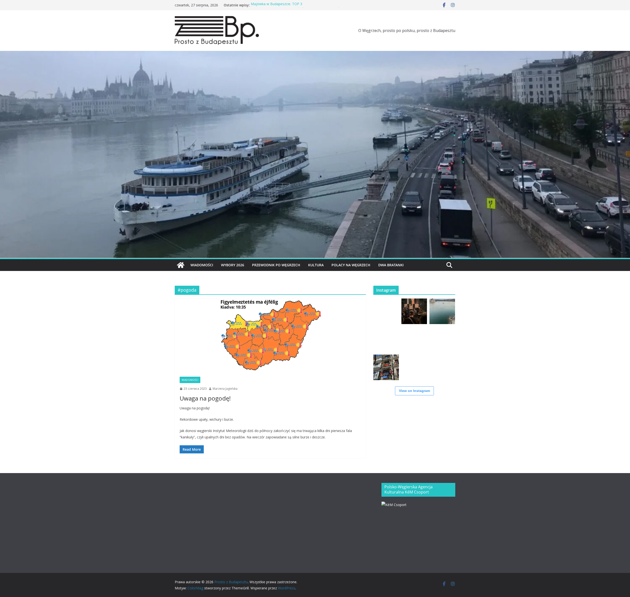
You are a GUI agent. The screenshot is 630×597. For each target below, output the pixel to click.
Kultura (316, 265)
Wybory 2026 (232, 265)
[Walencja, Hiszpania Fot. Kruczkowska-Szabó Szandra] (386, 367)
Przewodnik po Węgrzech (276, 265)
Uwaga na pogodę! (205, 398)
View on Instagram (414, 391)
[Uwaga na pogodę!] (270, 335)
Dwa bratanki (391, 265)
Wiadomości (201, 265)
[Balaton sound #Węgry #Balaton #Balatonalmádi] (386, 311)
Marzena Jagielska (225, 389)
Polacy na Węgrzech (350, 265)
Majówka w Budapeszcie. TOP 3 (276, 5)
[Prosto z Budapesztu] (315, 54)
